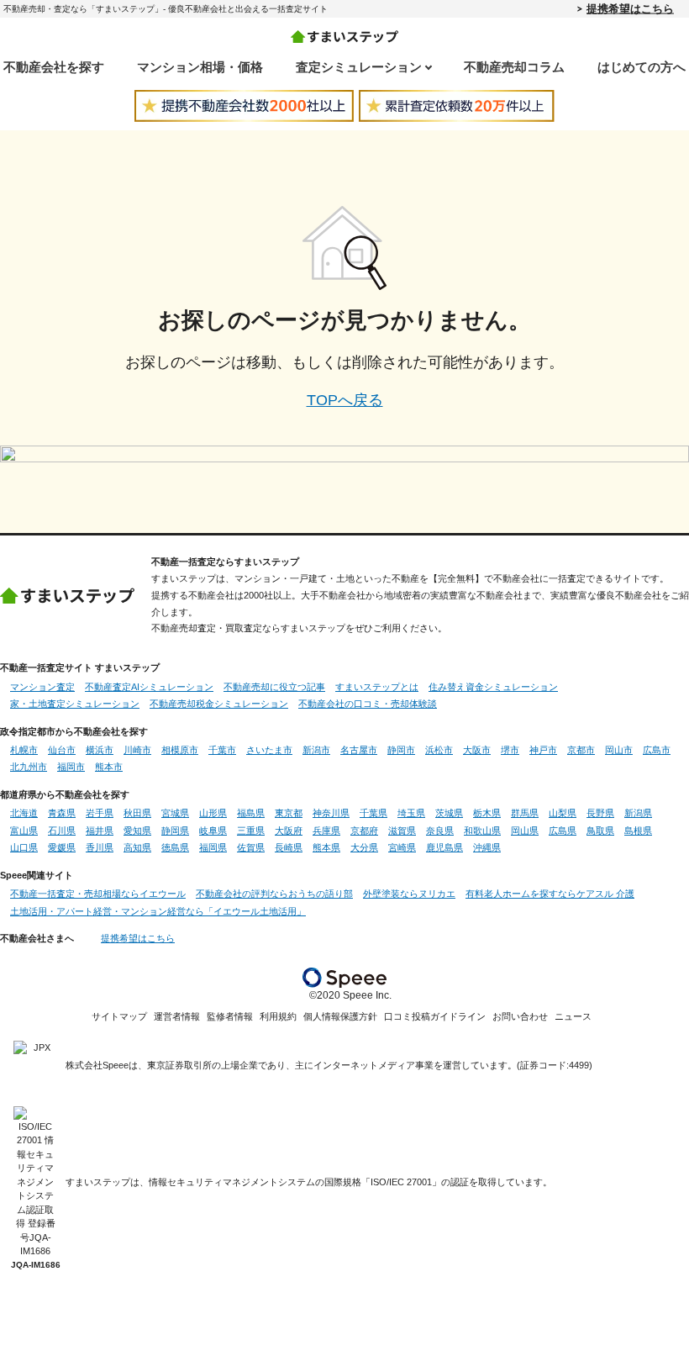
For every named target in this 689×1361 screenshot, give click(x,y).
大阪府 (288, 831)
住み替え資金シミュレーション (493, 687)
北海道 (24, 813)
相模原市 (179, 750)
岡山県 (525, 831)
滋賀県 (402, 831)
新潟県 (638, 813)
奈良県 (440, 831)
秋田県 (137, 813)
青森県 (62, 813)
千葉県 (373, 813)
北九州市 (28, 767)
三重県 (251, 831)
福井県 (99, 831)
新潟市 (316, 750)
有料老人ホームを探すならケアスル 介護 (549, 894)
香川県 (99, 847)
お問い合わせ (520, 1016)
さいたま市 (269, 750)
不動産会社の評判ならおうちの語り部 (274, 894)
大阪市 (477, 750)
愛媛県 (62, 847)
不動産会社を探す (53, 67)
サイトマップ (119, 1016)
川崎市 (137, 750)
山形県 (213, 813)
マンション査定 (42, 687)
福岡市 (71, 767)
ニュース (573, 1016)
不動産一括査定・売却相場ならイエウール (98, 894)
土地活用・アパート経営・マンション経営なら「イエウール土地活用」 (158, 911)
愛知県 (137, 831)
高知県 (137, 847)
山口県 (24, 847)
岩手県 (99, 813)
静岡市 (401, 750)
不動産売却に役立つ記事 (274, 687)
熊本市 (109, 767)
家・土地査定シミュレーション (74, 704)
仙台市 (62, 750)
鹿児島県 (444, 847)
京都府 (364, 831)
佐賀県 (251, 847)
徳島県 (175, 847)
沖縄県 (487, 847)
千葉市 (222, 750)
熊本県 (326, 847)
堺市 (510, 750)
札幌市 (24, 750)
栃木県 (487, 813)
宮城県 (175, 813)
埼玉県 (411, 813)
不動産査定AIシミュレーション (149, 687)
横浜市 (99, 750)
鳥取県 (600, 831)
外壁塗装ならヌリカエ (409, 894)
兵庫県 (326, 831)
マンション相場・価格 (200, 67)
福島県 (251, 813)
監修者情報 (230, 1016)
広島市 (657, 750)
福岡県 (213, 847)
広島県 (562, 831)
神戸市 (543, 750)
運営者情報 (177, 1016)
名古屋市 (358, 750)
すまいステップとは (376, 687)
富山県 (24, 831)
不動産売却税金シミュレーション (219, 704)
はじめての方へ (641, 67)
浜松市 (439, 750)
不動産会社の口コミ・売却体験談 (367, 704)
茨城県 (449, 813)
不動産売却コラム (514, 67)
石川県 (62, 831)
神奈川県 (331, 813)
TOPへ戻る (345, 400)
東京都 (288, 813)
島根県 (638, 831)
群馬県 (525, 813)
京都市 (581, 750)
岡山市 (619, 750)
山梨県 (562, 813)
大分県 (364, 847)
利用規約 (278, 1016)
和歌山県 (482, 831)
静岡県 (175, 831)
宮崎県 (402, 847)
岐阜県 (213, 831)
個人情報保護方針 (340, 1016)
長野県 (600, 813)
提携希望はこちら (630, 8)
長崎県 (288, 847)
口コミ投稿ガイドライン (435, 1016)
